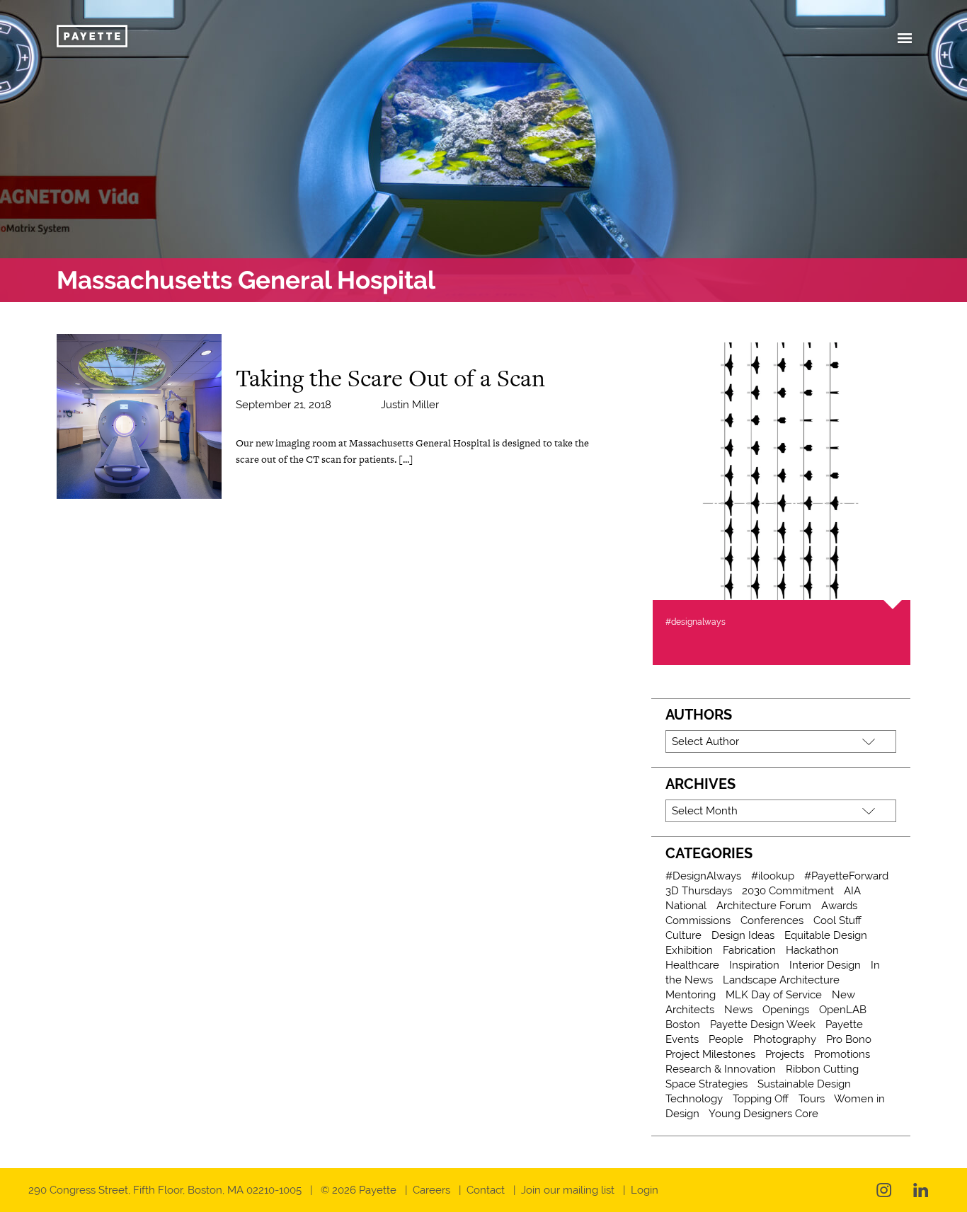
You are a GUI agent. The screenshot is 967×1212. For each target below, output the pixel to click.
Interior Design (825, 965)
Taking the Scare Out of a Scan (390, 378)
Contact (486, 1190)
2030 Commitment (788, 890)
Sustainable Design (804, 1084)
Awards (839, 905)
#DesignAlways (703, 876)
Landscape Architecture (781, 980)
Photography (784, 1039)
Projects (784, 1054)
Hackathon (812, 950)
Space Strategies (706, 1084)
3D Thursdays (698, 890)
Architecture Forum (763, 905)
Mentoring (690, 994)
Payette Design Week (763, 1024)
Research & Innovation (720, 1069)
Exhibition (689, 950)
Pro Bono (848, 1039)
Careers (431, 1190)
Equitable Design (825, 935)
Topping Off (761, 1098)
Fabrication (749, 950)
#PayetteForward (846, 876)
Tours (812, 1098)
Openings (785, 1009)
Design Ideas (742, 935)
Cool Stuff (837, 920)
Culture (683, 935)
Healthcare (692, 965)
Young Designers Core (763, 1113)
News (738, 1009)
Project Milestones (710, 1054)
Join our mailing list (567, 1190)
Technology (694, 1098)
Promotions (842, 1054)
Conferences (771, 920)
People (726, 1039)
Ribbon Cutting (822, 1069)
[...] (406, 459)
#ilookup (772, 876)
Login (644, 1190)
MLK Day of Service (774, 994)
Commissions (698, 920)
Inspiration (754, 965)
